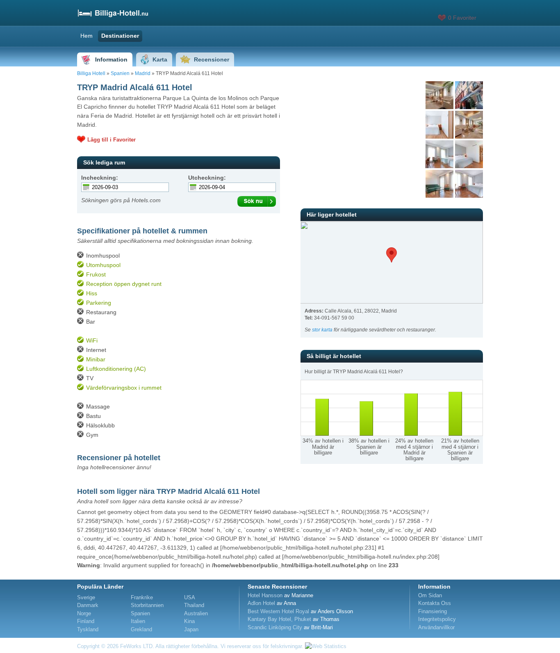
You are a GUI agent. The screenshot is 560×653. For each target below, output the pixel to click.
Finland (85, 621)
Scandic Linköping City (275, 627)
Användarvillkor (436, 627)
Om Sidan (430, 595)
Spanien (120, 73)
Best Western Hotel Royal (278, 611)
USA (189, 597)
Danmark (87, 605)
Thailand (194, 605)
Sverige (86, 597)
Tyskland (87, 629)
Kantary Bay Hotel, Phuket (279, 619)
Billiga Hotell (91, 73)
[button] (391, 255)
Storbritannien (147, 605)
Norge (84, 613)
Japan (191, 629)
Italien (138, 621)
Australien (196, 613)
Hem (86, 35)
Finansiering (432, 611)
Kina (189, 621)
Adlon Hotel (261, 603)
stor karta (322, 329)
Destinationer (120, 35)
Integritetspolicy (437, 619)
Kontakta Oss (434, 603)
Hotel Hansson (265, 595)
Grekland (141, 629)
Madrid (142, 73)
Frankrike (142, 597)
